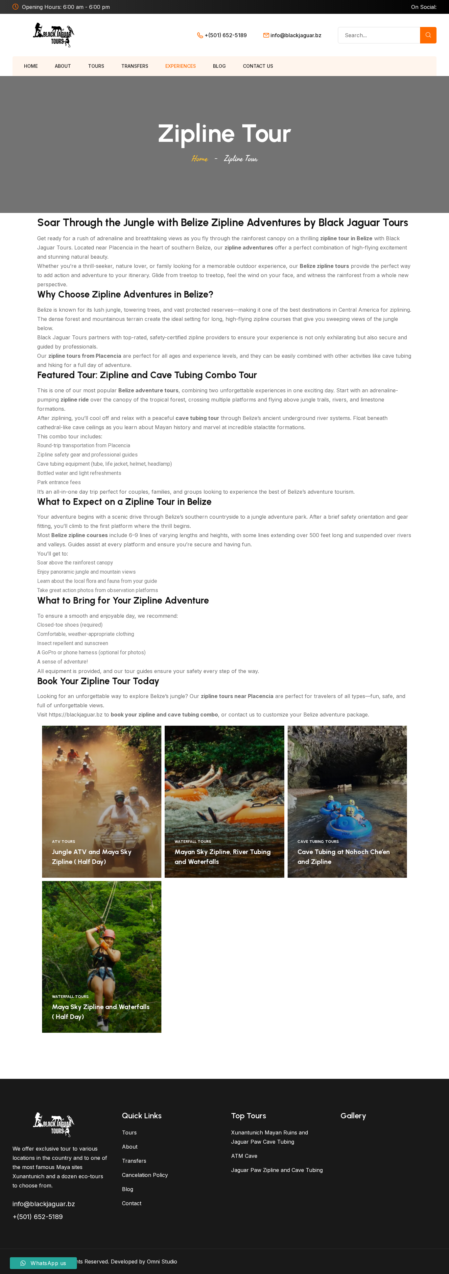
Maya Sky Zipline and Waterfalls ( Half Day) (101, 1012)
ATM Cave (244, 1156)
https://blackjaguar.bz (76, 714)
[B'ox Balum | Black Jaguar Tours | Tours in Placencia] (53, 34)
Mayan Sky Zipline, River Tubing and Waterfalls (223, 857)
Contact (131, 1203)
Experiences (180, 66)
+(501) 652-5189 (225, 35)
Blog (219, 66)
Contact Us (258, 66)
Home (31, 66)
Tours (96, 66)
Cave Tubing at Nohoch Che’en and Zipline (343, 857)
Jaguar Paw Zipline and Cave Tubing (277, 1170)
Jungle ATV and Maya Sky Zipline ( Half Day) (91, 857)
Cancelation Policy (145, 1175)
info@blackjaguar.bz (296, 35)
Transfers (134, 66)
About (63, 66)
